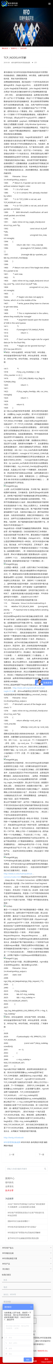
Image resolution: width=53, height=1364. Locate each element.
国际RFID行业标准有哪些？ (19, 1221)
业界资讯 (9, 1186)
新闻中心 (14, 48)
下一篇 (41, 1154)
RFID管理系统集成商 (12, 1142)
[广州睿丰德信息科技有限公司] (9, 4)
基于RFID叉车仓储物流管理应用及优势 (23, 1238)
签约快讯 (9, 1182)
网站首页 (5, 48)
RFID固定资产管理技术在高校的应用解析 (24, 1232)
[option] (26, 27)
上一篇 (11, 1154)
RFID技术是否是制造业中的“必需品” (22, 1227)
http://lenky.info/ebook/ (14, 1137)
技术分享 (23, 48)
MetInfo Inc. (43, 1351)
